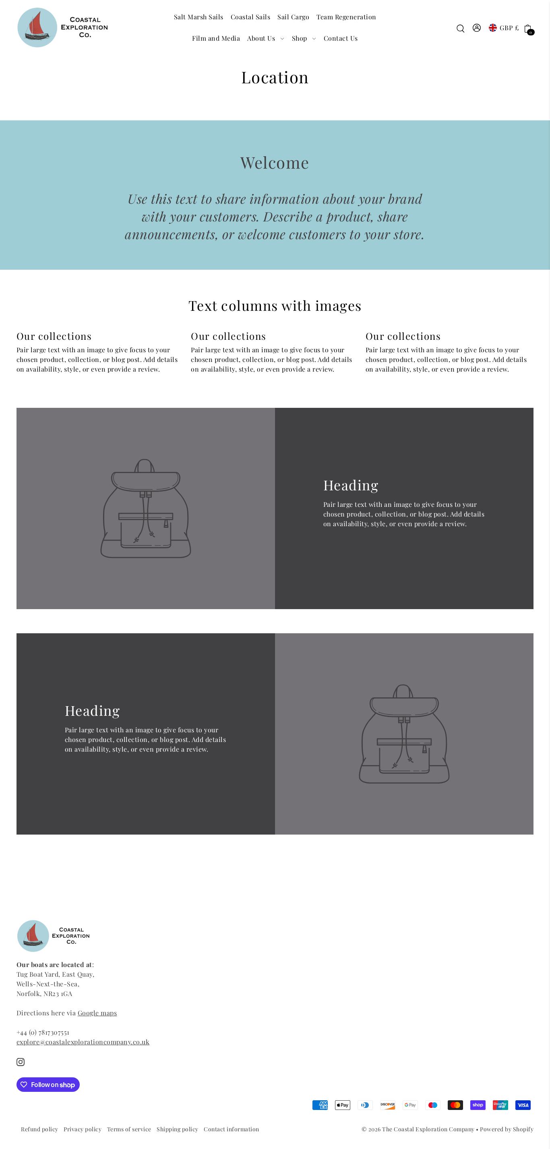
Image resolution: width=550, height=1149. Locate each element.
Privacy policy (82, 1129)
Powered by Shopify (506, 1129)
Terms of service (129, 1129)
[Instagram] (21, 1061)
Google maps (97, 1012)
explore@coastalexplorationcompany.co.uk (83, 1041)
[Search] (460, 27)
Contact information (231, 1129)
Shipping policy (177, 1129)
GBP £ (509, 27)
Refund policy (39, 1129)
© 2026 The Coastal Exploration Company (418, 1129)
